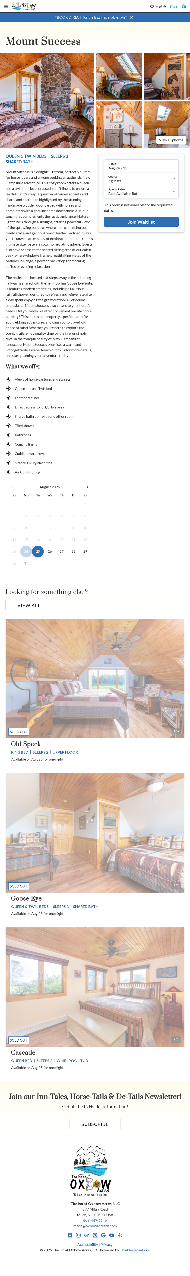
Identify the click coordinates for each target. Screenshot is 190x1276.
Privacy (107, 1244)
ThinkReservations (135, 1250)
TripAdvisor (86, 1235)
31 (26, 563)
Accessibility (87, 1244)
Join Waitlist (141, 222)
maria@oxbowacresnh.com (95, 1226)
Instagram (78, 1235)
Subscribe (95, 1124)
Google (103, 1235)
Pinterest (95, 1235)
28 (73, 551)
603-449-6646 (95, 1220)
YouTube (111, 1235)
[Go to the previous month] (12, 487)
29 (85, 551)
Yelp (120, 1235)
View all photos (171, 140)
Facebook (70, 1235)
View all (29, 605)
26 (50, 551)
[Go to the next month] (87, 487)
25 (38, 551)
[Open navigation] (6, 6)
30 (14, 563)
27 (61, 551)
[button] (131, 17)
